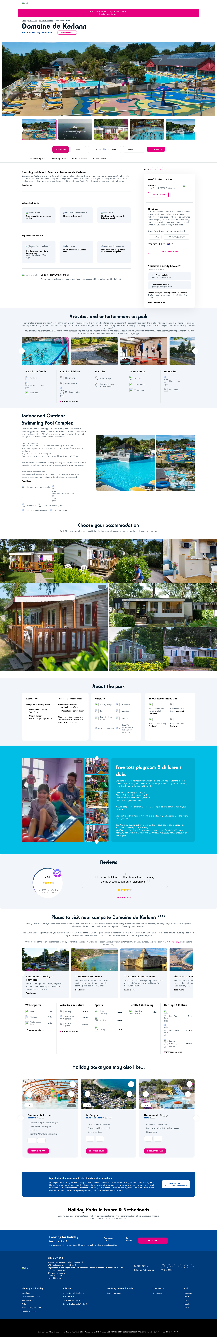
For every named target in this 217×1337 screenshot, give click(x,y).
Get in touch (157, 1293)
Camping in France (29, 1311)
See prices (157, 149)
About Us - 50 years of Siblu (32, 1307)
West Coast (32, 21)
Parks (24, 21)
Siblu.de (186, 1304)
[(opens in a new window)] (163, 1266)
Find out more (176, 1184)
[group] (45, 351)
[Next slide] (206, 79)
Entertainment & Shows (31, 1297)
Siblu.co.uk (188, 1293)
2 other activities (70, 1031)
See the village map (169, 251)
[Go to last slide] (11, 79)
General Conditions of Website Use (75, 1304)
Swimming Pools (28, 1300)
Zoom (150, 487)
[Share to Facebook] (152, 169)
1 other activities (70, 401)
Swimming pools (58, 158)
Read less (26, 481)
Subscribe (152, 1240)
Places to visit (99, 158)
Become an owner (114, 1293)
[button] (109, 673)
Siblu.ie (186, 1297)
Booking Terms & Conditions (73, 1293)
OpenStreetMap (168, 710)
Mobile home (61, 149)
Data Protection (68, 1297)
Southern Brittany (46, 21)
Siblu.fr (186, 1300)
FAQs (24, 1304)
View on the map (67, 32)
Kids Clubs (26, 1293)
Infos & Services (79, 158)
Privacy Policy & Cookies (71, 1300)
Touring (77, 149)
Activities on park (36, 158)
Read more (27, 185)
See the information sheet (70, 699)
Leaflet (158, 710)
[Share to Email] (157, 169)
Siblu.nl (186, 1307)
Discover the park (38, 1151)
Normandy (174, 941)
